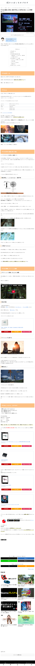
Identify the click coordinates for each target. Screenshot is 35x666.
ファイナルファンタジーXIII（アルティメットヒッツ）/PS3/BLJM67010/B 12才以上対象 (15, 441)
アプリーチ (32, 520)
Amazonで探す (16, 464)
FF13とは (12, 52)
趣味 (5, 539)
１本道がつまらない (15, 56)
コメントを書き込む (17, 654)
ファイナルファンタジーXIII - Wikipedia (7, 112)
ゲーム (2, 539)
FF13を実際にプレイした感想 (15, 58)
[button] (26, 561)
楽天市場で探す (6, 464)
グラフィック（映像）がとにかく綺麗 (17, 59)
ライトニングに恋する (15, 62)
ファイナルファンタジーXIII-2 (6, 485)
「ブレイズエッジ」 (18, 307)
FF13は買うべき (13, 51)
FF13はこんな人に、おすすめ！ (16, 65)
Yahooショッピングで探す (26, 464)
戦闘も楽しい (14, 63)
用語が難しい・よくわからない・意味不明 (18, 55)
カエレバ (5, 328)
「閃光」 (6, 307)
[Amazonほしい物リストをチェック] (26, 566)
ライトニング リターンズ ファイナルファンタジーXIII (10, 504)
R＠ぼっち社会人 (9, 40)
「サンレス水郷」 (25, 307)
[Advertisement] (9, 547)
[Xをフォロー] (9, 566)
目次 (16, 49)
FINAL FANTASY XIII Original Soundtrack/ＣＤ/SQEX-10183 (12, 327)
